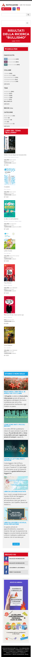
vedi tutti (6, 104)
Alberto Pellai (17, 221)
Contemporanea (11, 79)
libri (6, 121)
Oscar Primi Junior (14, 255)
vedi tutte (7, 84)
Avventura (9, 91)
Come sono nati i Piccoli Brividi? (14, 425)
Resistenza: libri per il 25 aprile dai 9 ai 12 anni (14, 392)
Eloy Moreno (7, 189)
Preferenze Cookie (22, 651)
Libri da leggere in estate (15, 491)
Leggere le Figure (11, 81)
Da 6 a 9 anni (12, 62)
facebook (14, 8)
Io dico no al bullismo (11, 219)
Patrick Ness (7, 157)
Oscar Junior (9, 75)
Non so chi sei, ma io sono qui (14, 315)
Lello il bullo (8, 251)
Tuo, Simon (7, 283)
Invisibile (7, 187)
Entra (26, 654)
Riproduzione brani (8, 650)
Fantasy (8, 99)
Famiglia (8, 97)
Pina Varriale (7, 253)
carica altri (16, 544)
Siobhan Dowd (14, 157)
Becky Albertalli (8, 285)
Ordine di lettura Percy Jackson (14, 459)
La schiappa (8, 345)
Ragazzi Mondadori (16, 558)
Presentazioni (9, 123)
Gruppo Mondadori (18, 654)
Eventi (7, 117)
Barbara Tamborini (9, 221)
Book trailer (9, 115)
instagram (18, 8)
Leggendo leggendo (17, 567)
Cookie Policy (12, 651)
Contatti (22, 653)
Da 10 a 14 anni (12, 64)
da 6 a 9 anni (9, 257)
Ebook (8, 108)
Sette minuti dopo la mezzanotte (15, 155)
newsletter (7, 9)
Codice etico (15, 653)
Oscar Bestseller (11, 77)
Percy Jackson (15, 572)
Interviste (8, 119)
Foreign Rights (19, 650)
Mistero (8, 95)
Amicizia (8, 93)
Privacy (8, 653)
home (13, 41)
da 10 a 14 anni (10, 161)
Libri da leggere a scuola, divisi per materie (15, 523)
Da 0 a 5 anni (12, 59)
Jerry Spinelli (7, 347)
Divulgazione (12, 223)
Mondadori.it (7, 654)
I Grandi (8, 73)
